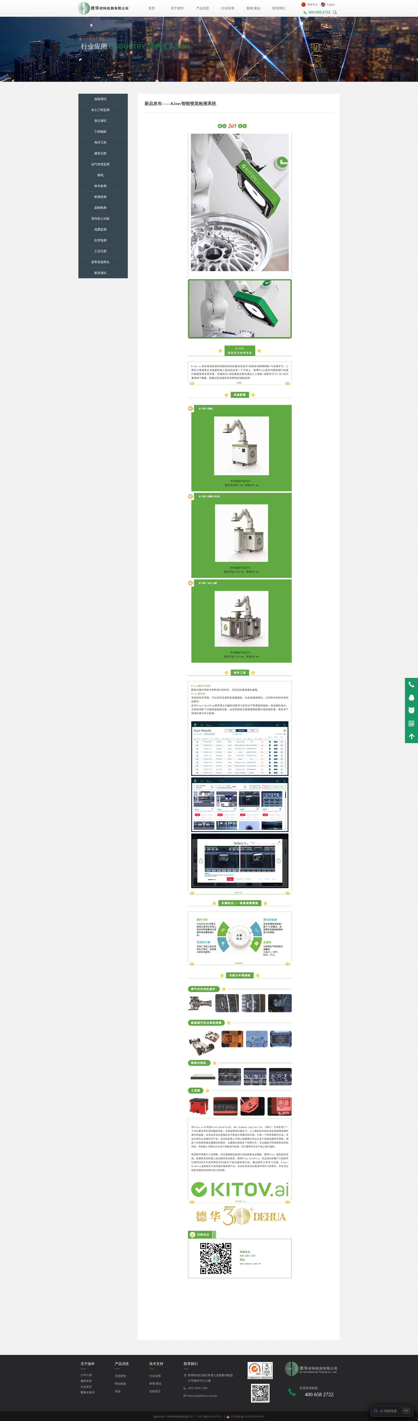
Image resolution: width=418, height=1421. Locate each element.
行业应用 (227, 8)
